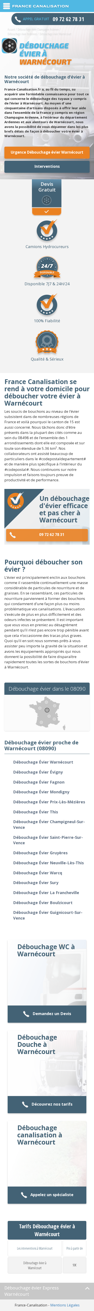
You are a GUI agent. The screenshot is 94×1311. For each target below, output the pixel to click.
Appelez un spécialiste (51, 1194)
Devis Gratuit (47, 186)
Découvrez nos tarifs (51, 1104)
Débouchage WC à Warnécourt (46, 950)
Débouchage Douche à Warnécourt (37, 1044)
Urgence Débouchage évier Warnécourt (47, 152)
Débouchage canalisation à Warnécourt (39, 1135)
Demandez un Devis (52, 1013)
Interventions (47, 166)
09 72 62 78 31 (51, 534)
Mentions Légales (65, 1305)
